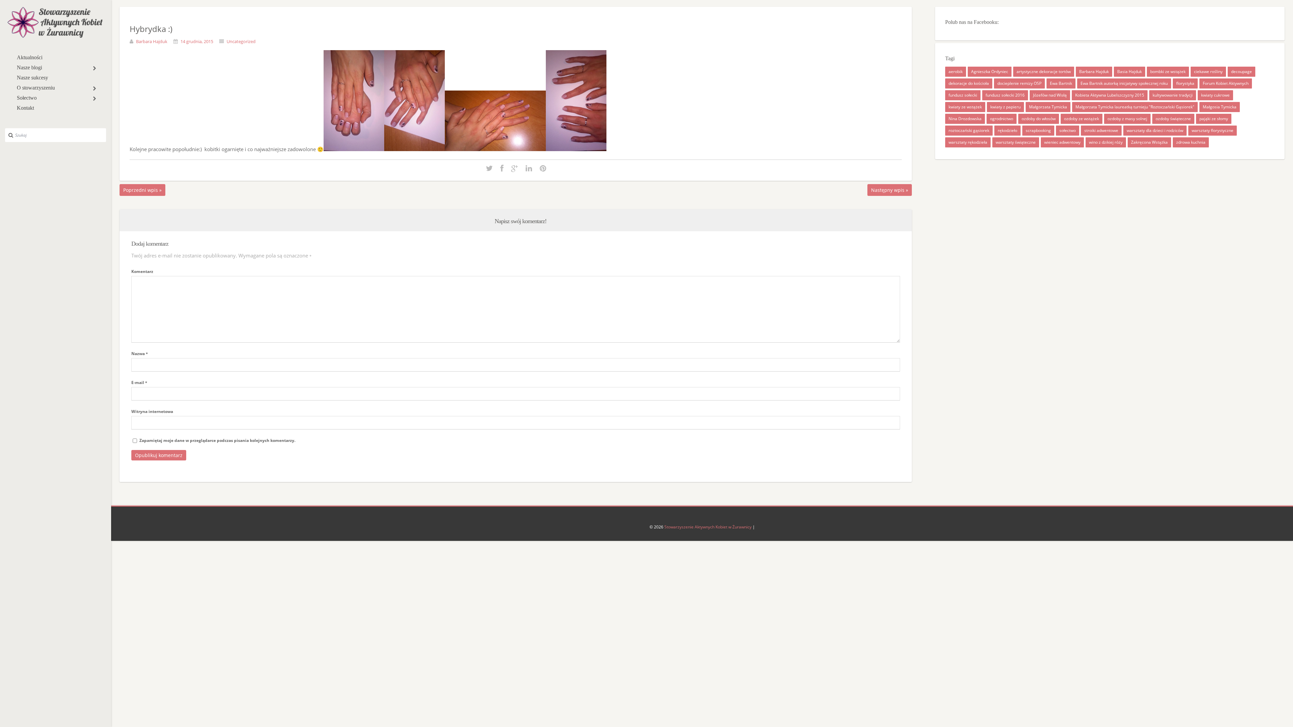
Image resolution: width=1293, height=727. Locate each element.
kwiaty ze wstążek (965, 107)
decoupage (1241, 71)
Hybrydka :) (151, 28)
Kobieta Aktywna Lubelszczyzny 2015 (1109, 95)
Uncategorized (241, 41)
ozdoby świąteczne (1173, 119)
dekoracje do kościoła (969, 83)
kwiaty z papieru (1005, 107)
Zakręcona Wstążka (1149, 142)
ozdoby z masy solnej (1127, 119)
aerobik (956, 71)
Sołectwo (27, 98)
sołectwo (1067, 130)
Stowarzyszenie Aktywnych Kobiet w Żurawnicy (708, 527)
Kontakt (25, 108)
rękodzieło (1007, 130)
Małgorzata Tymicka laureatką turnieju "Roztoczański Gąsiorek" (1134, 107)
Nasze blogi (29, 67)
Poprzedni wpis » (142, 190)
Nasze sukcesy (32, 77)
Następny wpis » (889, 190)
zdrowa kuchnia (1190, 142)
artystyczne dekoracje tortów (1044, 71)
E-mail (139, 382)
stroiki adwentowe (1101, 130)
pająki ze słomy (1213, 119)
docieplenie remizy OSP (1019, 83)
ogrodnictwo (1001, 119)
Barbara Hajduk (151, 41)
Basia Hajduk (1129, 71)
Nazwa (139, 353)
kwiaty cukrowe (1215, 95)
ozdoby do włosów (1039, 119)
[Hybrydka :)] (489, 168)
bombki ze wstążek (1168, 71)
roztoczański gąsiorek (969, 130)
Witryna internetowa (152, 411)
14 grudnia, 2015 (196, 41)
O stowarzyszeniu (36, 88)
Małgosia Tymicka (1219, 107)
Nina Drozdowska (965, 119)
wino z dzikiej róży (1106, 142)
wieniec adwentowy (1062, 142)
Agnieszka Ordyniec (989, 71)
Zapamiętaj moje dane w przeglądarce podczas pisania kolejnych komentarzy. (217, 440)
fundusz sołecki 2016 (1005, 95)
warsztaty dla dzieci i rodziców (1155, 130)
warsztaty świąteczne (1016, 142)
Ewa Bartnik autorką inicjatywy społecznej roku (1124, 83)
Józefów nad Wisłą (1050, 95)
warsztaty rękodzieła (968, 142)
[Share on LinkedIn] (529, 168)
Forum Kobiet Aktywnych (1226, 83)
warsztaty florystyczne (1212, 130)
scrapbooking (1038, 130)
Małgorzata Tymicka (1048, 107)
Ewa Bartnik (1061, 83)
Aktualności (29, 57)
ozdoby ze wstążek (1081, 119)
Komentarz (142, 271)
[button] (94, 68)
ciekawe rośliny (1208, 71)
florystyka (1185, 83)
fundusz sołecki (963, 95)
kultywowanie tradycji (1173, 95)
